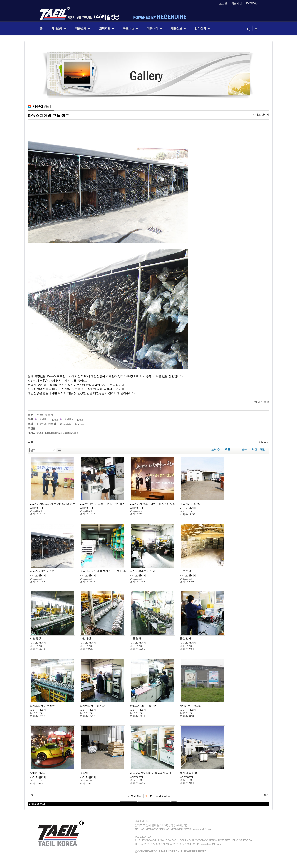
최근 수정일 (258, 449)
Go (59, 450)
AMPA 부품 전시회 (190, 705)
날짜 (244, 449)
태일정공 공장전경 (191, 503)
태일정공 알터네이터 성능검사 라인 (150, 772)
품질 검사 (185, 638)
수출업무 (85, 772)
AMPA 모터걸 (37, 772)
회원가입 (236, 3)
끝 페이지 (161, 795)
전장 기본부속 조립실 (142, 571)
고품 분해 (135, 638)
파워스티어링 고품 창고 (48, 115)
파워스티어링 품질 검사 (143, 705)
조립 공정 (35, 638)
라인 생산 (85, 638)
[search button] (248, 28)
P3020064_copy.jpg (73, 419)
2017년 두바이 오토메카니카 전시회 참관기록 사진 (109, 503)
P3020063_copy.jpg (48, 419)
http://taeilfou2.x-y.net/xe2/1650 (61, 432)
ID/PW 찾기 (252, 3)
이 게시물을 (261, 402)
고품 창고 (185, 571)
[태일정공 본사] (52, 478)
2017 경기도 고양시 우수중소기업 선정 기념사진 (58, 503)
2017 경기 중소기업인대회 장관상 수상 (152, 503)
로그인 (223, 3)
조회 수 (215, 449)
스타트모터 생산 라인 (42, 705)
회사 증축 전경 (188, 772)
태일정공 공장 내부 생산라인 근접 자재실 (104, 571)
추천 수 (229, 449)
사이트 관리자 (188, 508)
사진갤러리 (42, 106)
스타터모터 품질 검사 (92, 705)
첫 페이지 (136, 795)
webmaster (36, 507)
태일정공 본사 (45, 414)
